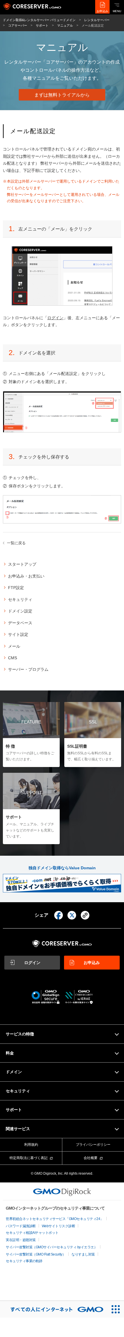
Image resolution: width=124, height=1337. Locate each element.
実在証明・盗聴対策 (21, 1240)
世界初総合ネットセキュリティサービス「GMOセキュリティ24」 (55, 1219)
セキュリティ (20, 599)
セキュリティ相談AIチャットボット (32, 1233)
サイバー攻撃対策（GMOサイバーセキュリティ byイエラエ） (51, 1247)
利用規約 (31, 1145)
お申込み (102, 11)
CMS (12, 657)
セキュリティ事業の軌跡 (24, 1261)
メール (14, 646)
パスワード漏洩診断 (21, 1226)
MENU (117, 11)
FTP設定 (16, 587)
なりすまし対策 (83, 1254)
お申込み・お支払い (26, 576)
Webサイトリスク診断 (58, 1226)
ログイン (55, 317)
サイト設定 (18, 634)
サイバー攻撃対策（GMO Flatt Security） (35, 1254)
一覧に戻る (16, 543)
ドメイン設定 (20, 611)
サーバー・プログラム (28, 669)
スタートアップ (22, 564)
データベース (20, 623)
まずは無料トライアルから (62, 94)
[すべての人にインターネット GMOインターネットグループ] (53, 1309)
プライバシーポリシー (93, 1145)
